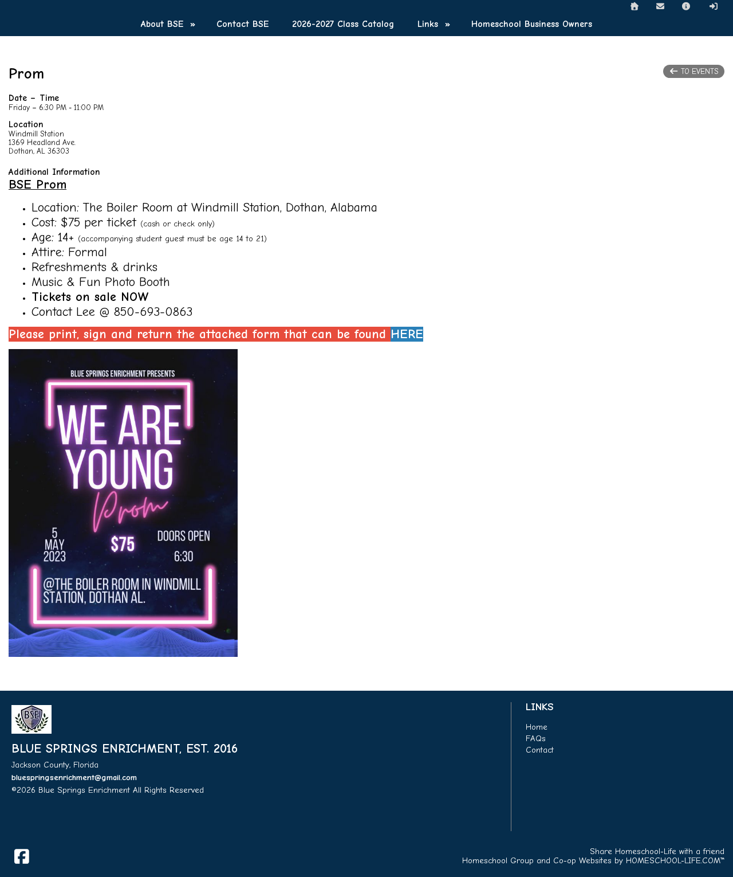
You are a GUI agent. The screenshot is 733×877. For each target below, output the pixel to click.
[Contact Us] (660, 6)
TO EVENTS (699, 71)
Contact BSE (242, 24)
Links (435, 24)
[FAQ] (686, 6)
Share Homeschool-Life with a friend (657, 851)
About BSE (170, 24)
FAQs (536, 738)
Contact (540, 750)
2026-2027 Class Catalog (343, 24)
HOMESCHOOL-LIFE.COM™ (675, 861)
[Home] (634, 6)
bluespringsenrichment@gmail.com (74, 777)
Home (536, 727)
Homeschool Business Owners (531, 24)
